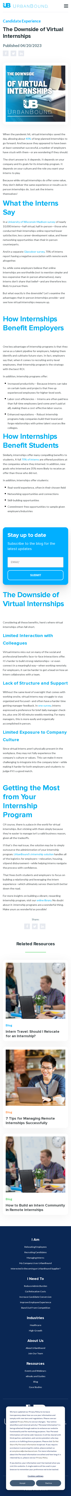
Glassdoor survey (34, 251)
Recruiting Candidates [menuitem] (35, 1252)
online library (44, 900)
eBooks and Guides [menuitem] (35, 1376)
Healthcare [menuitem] (35, 1325)
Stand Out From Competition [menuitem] (35, 1307)
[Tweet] (13, 53)
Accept (22, 1483)
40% (28, 138)
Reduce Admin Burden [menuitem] (35, 1286)
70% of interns (30, 459)
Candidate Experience (22, 21)
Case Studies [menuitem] (35, 1387)
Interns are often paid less (52, 399)
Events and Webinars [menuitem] (35, 1370)
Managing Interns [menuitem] (35, 1257)
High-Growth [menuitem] (35, 1330)
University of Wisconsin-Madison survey (31, 221)
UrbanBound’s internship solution (34, 854)
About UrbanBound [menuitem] (35, 1348)
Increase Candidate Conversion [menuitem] (35, 1296)
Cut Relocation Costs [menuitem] (35, 1291)
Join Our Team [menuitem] (35, 1353)
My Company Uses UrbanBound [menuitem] (35, 1263)
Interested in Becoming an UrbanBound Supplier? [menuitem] (35, 1268)
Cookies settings (35, 1476)
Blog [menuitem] (35, 1381)
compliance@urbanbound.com (24, 1451)
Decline (48, 1483)
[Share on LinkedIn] (21, 53)
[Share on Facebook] (6, 53)
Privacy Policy (23, 1422)
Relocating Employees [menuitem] (35, 1246)
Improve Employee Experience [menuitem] (35, 1302)
